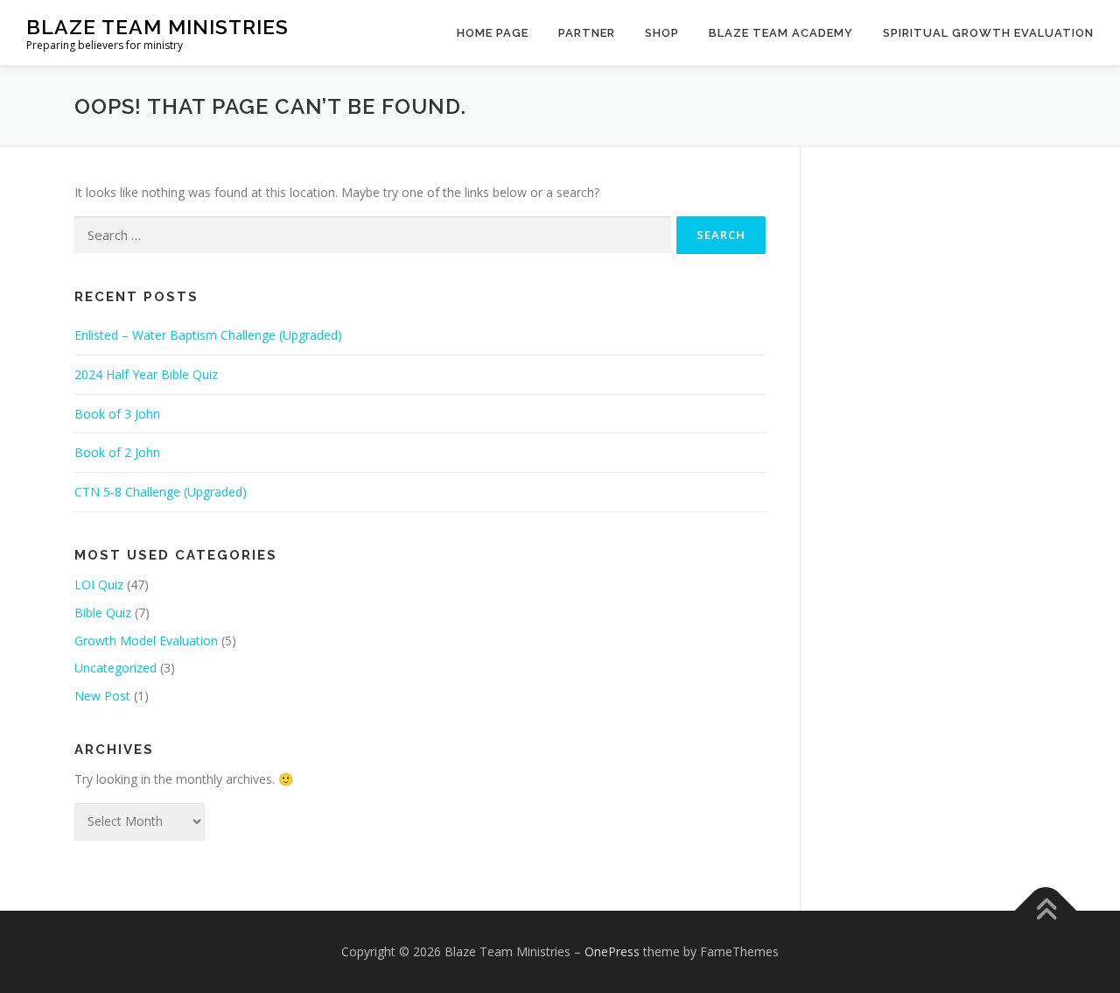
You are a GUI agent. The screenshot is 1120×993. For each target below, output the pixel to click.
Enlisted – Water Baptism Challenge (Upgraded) (208, 335)
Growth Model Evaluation (146, 640)
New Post (102, 695)
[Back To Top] (1046, 910)
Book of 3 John (117, 413)
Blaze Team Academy (781, 32)
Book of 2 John (117, 452)
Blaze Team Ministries (157, 27)
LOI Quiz (98, 584)
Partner (586, 32)
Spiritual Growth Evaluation (988, 32)
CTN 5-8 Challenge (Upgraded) (160, 491)
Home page (492, 32)
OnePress (612, 951)
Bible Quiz (102, 612)
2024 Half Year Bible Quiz (146, 374)
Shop (662, 32)
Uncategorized (115, 667)
